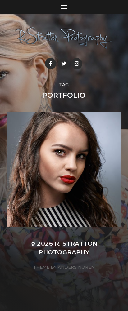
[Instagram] (76, 63)
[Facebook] (50, 63)
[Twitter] (63, 63)
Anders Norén (76, 266)
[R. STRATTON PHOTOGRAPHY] (64, 38)
